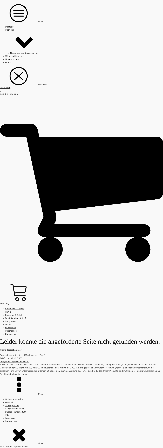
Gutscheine (10, 334)
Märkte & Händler (13, 56)
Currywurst (10, 321)
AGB (7, 415)
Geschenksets (11, 331)
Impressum (10, 418)
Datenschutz (11, 421)
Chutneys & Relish (13, 315)
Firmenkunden (12, 59)
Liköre (8, 324)
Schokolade (10, 327)
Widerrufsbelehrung (14, 408)
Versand (9, 402)
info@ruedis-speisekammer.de (14, 361)
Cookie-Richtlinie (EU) (15, 412)
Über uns (9, 30)
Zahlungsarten (12, 405)
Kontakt (8, 62)
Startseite (10, 26)
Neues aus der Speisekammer (24, 53)
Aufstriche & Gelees (14, 308)
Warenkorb (5, 87)
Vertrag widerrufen (14, 399)
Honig (8, 312)
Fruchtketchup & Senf (15, 318)
